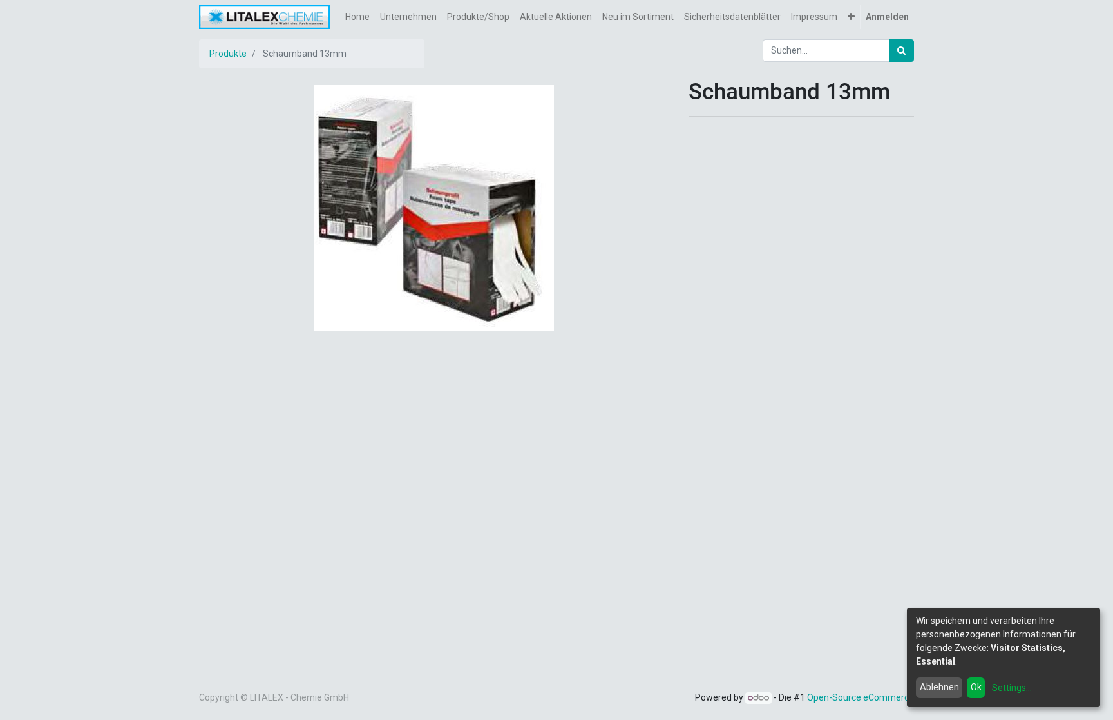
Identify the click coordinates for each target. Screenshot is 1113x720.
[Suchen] (901, 50)
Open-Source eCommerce (860, 697)
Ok (976, 687)
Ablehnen (939, 687)
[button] (851, 17)
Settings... (1012, 688)
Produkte (228, 53)
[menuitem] (357, 17)
